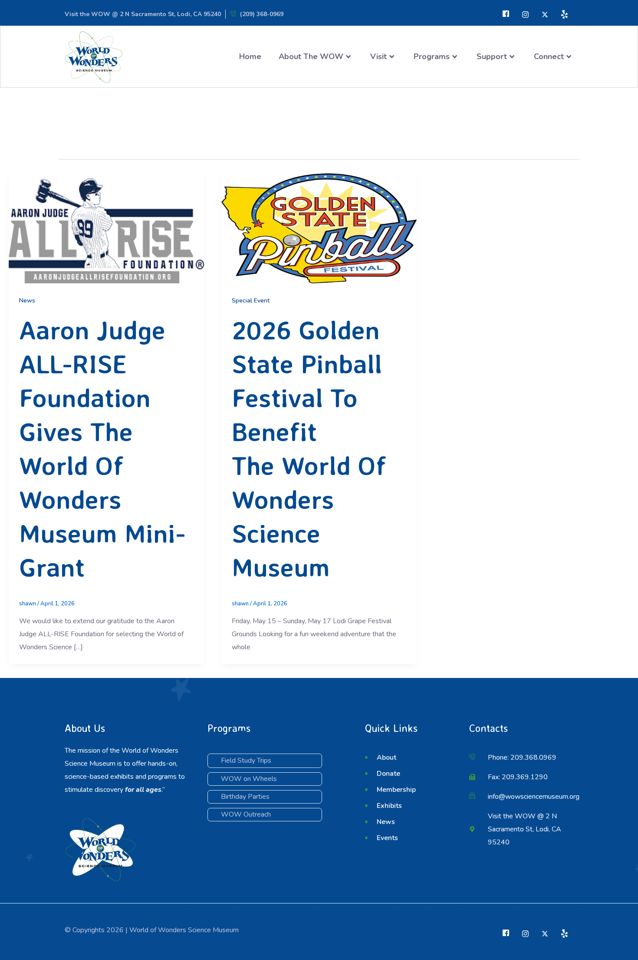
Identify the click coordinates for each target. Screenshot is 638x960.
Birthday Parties (245, 796)
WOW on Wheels (249, 779)
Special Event (251, 300)
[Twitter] (525, 14)
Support (492, 56)
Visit (378, 56)
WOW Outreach (246, 814)
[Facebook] (506, 14)
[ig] (545, 14)
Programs (432, 56)
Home (250, 56)
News (27, 300)
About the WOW (311, 56)
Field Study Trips (246, 760)
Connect (549, 56)
